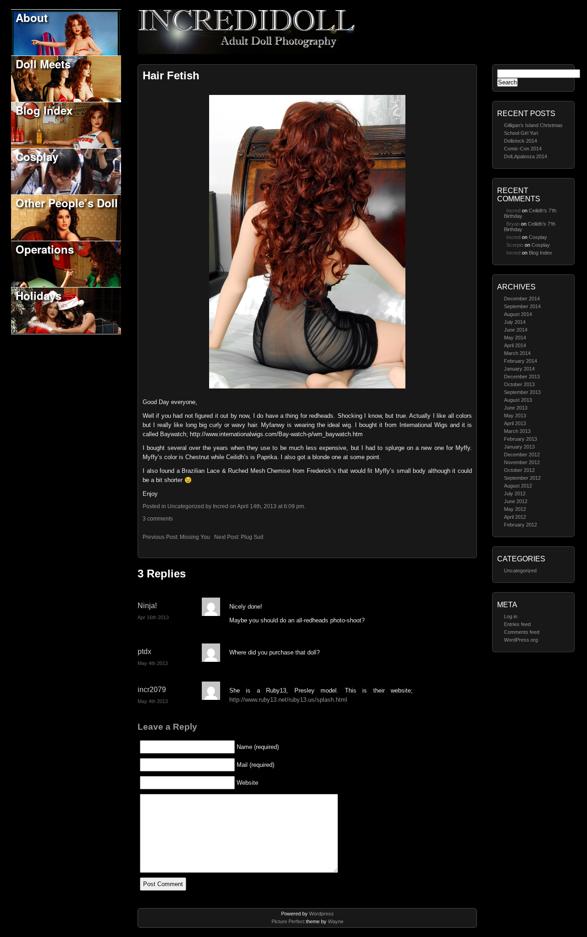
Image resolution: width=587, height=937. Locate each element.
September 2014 (522, 306)
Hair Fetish (171, 75)
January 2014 (519, 368)
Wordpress (321, 913)
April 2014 (515, 345)
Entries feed (517, 624)
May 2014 (515, 337)
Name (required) (258, 746)
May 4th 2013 (153, 663)
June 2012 (515, 501)
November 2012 (522, 462)
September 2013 (522, 392)
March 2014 (517, 353)
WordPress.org (521, 640)
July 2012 (515, 493)
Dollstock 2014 (520, 141)
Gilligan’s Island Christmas (533, 125)
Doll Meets (43, 64)
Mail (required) (255, 764)
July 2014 (515, 322)
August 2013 (518, 400)
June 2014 (515, 330)
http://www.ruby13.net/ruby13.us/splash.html (288, 699)
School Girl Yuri (521, 133)
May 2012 (515, 509)
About (32, 17)
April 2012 (515, 517)
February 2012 (520, 524)
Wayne (335, 921)
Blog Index (44, 110)
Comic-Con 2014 (523, 148)
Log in (510, 616)
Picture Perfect (288, 921)
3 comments (158, 519)
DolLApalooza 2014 (525, 156)
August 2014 (518, 314)
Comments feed (521, 632)
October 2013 (519, 384)
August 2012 (518, 485)
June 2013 (515, 407)
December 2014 (522, 298)
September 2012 (522, 478)
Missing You (195, 537)
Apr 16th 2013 (153, 617)
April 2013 (515, 423)
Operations (45, 249)
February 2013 (520, 439)
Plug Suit (252, 537)
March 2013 (517, 431)
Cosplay (37, 156)
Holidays (38, 295)
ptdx (144, 651)
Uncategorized (520, 570)
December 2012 (522, 454)
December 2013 (522, 376)
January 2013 (519, 446)
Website (247, 782)
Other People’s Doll (67, 203)
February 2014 (520, 361)
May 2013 (515, 415)
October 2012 (519, 470)
